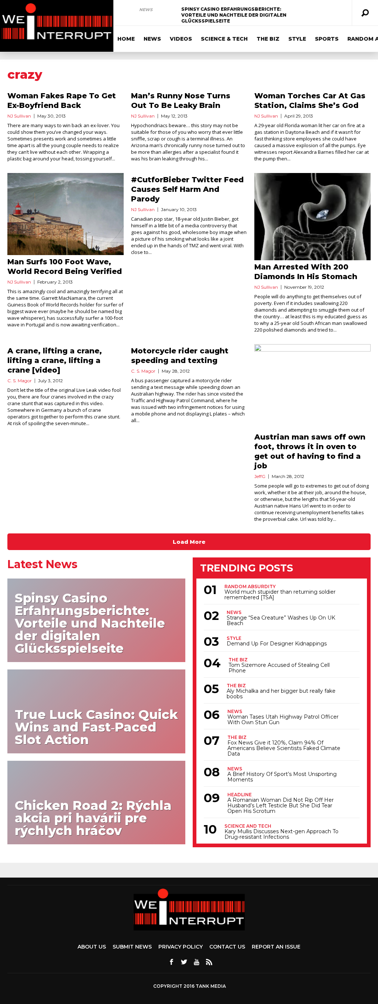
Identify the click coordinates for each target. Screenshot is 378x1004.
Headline (239, 794)
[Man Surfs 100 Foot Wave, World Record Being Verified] (65, 214)
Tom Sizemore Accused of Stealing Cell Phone (279, 668)
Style (297, 38)
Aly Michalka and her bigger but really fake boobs (281, 693)
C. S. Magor (19, 380)
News (145, 9)
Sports (327, 38)
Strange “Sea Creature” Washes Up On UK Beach (281, 620)
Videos (181, 38)
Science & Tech (224, 38)
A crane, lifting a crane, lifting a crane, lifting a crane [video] (54, 360)
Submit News (132, 946)
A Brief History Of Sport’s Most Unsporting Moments (282, 777)
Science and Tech (247, 826)
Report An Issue (276, 946)
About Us (92, 946)
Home (126, 38)
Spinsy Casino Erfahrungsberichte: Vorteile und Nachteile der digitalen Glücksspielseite (233, 15)
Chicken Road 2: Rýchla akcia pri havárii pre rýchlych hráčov (93, 818)
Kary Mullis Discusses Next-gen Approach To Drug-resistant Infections (281, 834)
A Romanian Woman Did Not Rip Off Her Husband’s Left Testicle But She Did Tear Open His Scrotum (280, 805)
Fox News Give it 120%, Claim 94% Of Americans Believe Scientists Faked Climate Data (283, 748)
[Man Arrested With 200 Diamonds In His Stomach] (312, 216)
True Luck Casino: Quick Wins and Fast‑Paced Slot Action (96, 727)
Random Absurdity (250, 586)
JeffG (259, 476)
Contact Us (227, 946)
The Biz (268, 38)
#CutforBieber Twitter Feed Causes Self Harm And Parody (187, 189)
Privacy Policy (180, 946)
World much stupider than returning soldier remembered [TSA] (280, 594)
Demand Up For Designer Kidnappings (277, 644)
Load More (189, 541)
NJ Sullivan (19, 116)
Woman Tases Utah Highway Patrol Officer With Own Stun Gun (283, 719)
